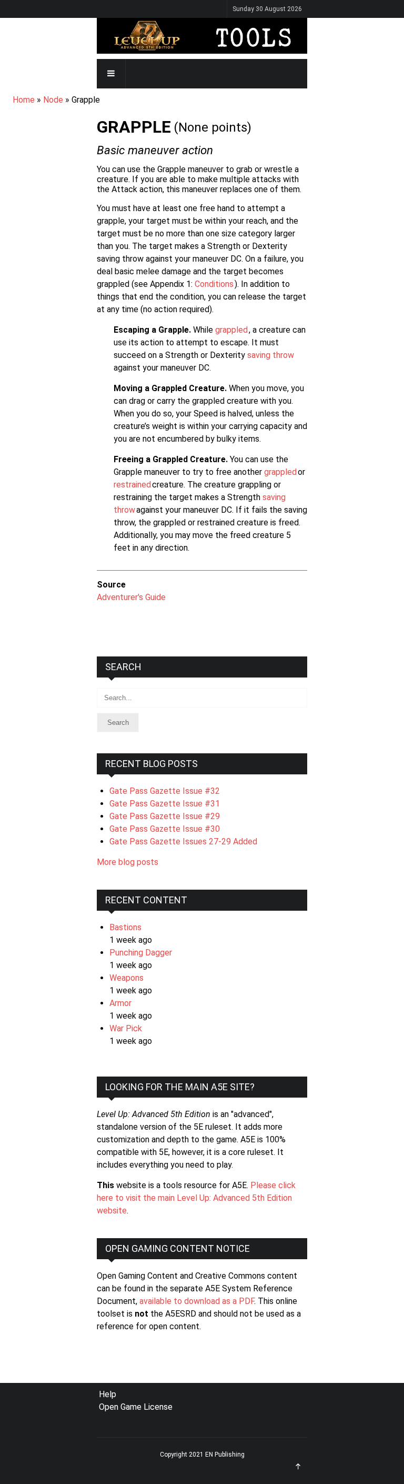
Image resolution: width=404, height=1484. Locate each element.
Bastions (125, 927)
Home (24, 100)
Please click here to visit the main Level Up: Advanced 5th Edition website (196, 1198)
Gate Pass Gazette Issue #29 (164, 816)
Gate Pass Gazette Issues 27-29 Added (183, 841)
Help (107, 1394)
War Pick (125, 1028)
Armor (120, 1003)
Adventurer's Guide (131, 597)
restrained (132, 485)
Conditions (214, 284)
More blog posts (127, 862)
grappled (231, 330)
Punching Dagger (140, 953)
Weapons (126, 978)
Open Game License (136, 1407)
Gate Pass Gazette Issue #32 (164, 791)
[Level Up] (202, 36)
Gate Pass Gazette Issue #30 (164, 829)
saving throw (270, 355)
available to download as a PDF (196, 1301)
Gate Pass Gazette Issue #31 (164, 804)
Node (53, 100)
